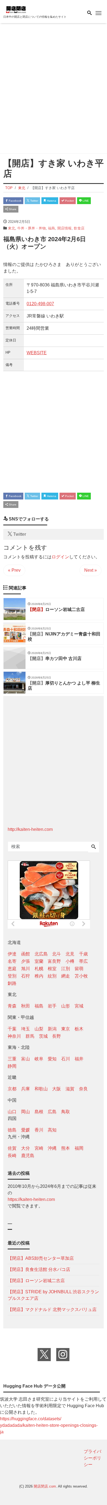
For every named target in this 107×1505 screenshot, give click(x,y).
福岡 (79, 1148)
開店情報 (64, 228)
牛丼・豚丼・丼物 (31, 228)
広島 (52, 1111)
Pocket (69, 200)
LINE (85, 200)
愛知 (52, 1058)
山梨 (39, 1028)
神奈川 (14, 1036)
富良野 (54, 961)
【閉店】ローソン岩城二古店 (36, 1280)
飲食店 (79, 228)
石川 (65, 1058)
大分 (25, 1148)
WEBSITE (37, 352)
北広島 (41, 954)
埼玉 (25, 1028)
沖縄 (52, 1148)
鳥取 (65, 1111)
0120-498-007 (40, 303)
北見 (70, 954)
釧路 (12, 983)
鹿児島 (27, 1155)
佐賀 (12, 1148)
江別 (65, 968)
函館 (25, 954)
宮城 (79, 1006)
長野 (56, 1036)
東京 (65, 1028)
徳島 (12, 1130)
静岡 (12, 1066)
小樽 (70, 961)
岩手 (52, 1006)
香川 (39, 1130)
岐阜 (39, 1058)
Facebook (14, 200)
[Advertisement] (53, 89)
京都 (12, 1088)
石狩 (25, 976)
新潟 (52, 1028)
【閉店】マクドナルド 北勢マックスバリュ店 (52, 1309)
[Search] (93, 847)
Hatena (51, 200)
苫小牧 (81, 976)
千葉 (12, 1028)
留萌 (79, 968)
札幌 (39, 968)
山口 (12, 1111)
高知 (52, 1130)
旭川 (25, 968)
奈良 (83, 1088)
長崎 (12, 1155)
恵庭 (12, 968)
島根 (39, 1111)
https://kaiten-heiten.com (31, 1199)
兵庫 (25, 1088)
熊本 (65, 1148)
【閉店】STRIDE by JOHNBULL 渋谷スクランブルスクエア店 (53, 1295)
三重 (12, 1058)
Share (12, 209)
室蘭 (39, 961)
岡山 (25, 1111)
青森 (12, 1006)
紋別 (52, 976)
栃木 (79, 1028)
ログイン (60, 557)
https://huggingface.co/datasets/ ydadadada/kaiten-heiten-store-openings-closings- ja (49, 1425)
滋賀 (70, 1088)
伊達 (12, 954)
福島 (51, 228)
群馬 (30, 1036)
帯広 (83, 961)
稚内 (39, 976)
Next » (90, 570)
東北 (11, 228)
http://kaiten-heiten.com (30, 829)
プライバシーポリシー (92, 1458)
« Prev (14, 570)
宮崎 (39, 1148)
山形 (65, 1006)
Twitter (33, 200)
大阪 (56, 1088)
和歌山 (41, 1088)
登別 (12, 976)
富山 (25, 1058)
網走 (65, 976)
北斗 (56, 954)
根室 (52, 968)
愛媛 (25, 1130)
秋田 (25, 1006)
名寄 (12, 961)
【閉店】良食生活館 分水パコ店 (39, 1269)
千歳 (83, 954)
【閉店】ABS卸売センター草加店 (41, 1258)
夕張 (25, 961)
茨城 (43, 1036)
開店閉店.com (45, 1486)
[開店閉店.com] (30, 9)
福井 (79, 1058)
